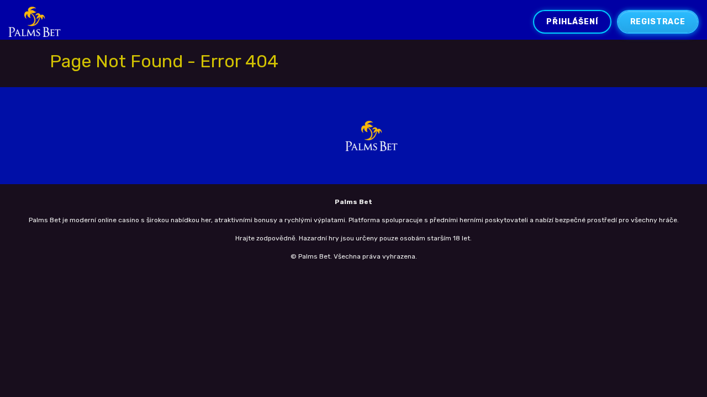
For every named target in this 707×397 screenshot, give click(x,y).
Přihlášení (572, 21)
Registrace (657, 21)
